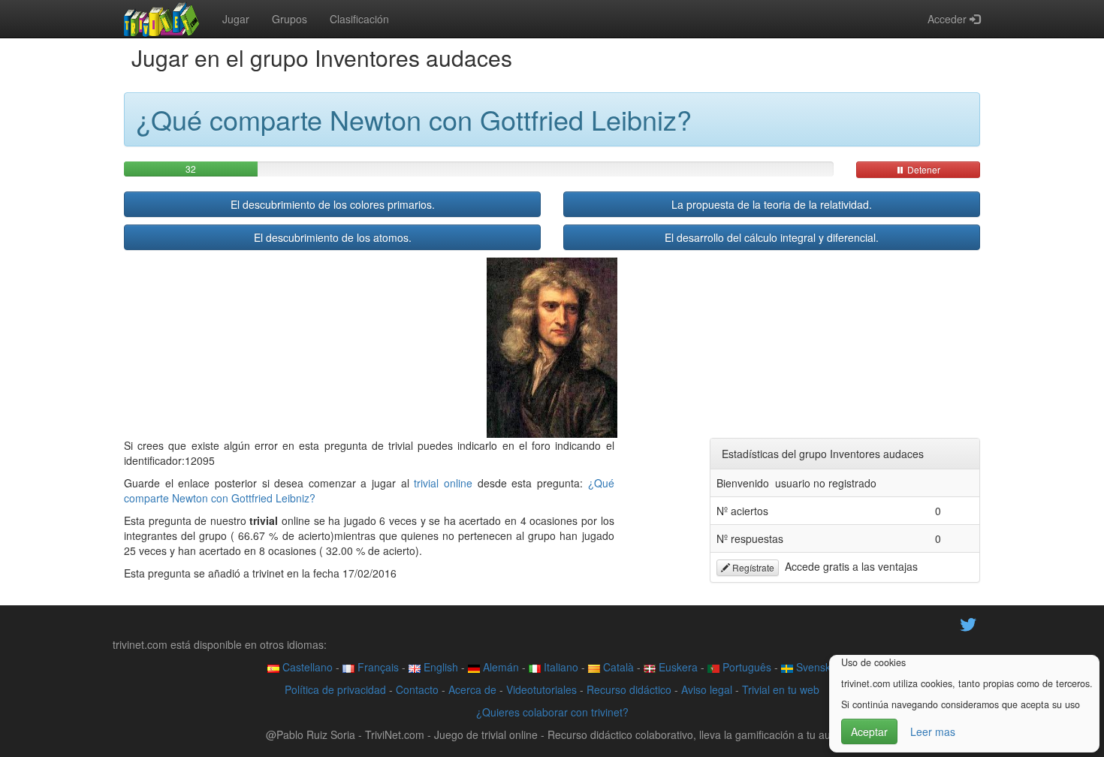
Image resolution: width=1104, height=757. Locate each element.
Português (745, 666)
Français (376, 666)
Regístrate (752, 567)
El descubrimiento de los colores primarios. (333, 204)
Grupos (289, 18)
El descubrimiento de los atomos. (333, 237)
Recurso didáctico (629, 689)
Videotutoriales (541, 689)
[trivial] (162, 19)
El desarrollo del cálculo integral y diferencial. (772, 237)
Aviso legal (706, 689)
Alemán (499, 666)
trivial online (443, 482)
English (439, 666)
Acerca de (472, 689)
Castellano (306, 666)
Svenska (815, 666)
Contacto (417, 689)
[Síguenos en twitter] (968, 623)
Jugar (235, 18)
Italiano (559, 666)
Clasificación (359, 18)
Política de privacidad (335, 689)
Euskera (677, 666)
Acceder (949, 18)
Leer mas (932, 731)
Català (617, 666)
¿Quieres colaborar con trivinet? (552, 711)
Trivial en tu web (780, 689)
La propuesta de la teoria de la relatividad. (771, 204)
